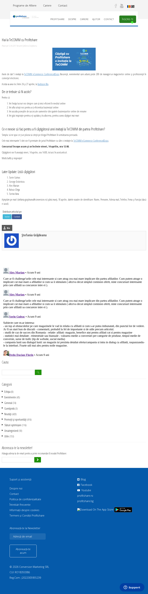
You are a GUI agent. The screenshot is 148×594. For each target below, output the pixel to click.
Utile (6, 436)
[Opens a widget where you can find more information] (131, 587)
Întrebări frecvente (20, 504)
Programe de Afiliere (24, 5)
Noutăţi (7, 414)
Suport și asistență (20, 479)
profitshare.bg (85, 501)
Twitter (7, 216)
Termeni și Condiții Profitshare (27, 515)
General (8, 403)
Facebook (17, 216)
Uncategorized (11, 431)
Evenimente (10, 397)
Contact (62, 5)
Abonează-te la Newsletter (25, 528)
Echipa (7, 392)
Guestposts (9, 408)
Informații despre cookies (24, 510)
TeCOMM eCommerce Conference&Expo (41, 74)
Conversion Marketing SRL (34, 567)
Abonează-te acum (23, 550)
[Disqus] (74, 311)
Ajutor (96, 19)
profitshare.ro (85, 495)
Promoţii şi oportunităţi (15, 419)
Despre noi (16, 488)
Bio (8, 228)
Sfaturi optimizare (12, 425)
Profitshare (57, 19)
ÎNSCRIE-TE (127, 19)
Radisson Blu (43, 84)
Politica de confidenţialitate (25, 499)
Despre (72, 19)
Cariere (47, 5)
